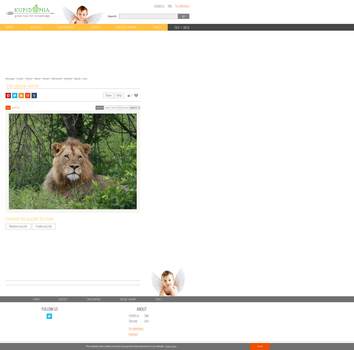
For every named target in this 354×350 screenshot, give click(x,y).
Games (10, 27)
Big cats (77, 78)
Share (108, 95)
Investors (133, 334)
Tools (157, 27)
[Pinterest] (8, 95)
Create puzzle (44, 226)
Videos (95, 27)
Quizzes (36, 27)
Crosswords (66, 27)
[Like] (128, 95)
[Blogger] (21, 95)
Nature (37, 78)
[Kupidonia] (55, 12)
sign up (186, 27)
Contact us (159, 6)
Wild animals (56, 78)
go (183, 16)
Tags (146, 315)
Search (112, 16)
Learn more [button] (170, 346)
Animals (46, 78)
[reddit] (27, 95)
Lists (146, 321)
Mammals (68, 78)
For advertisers (182, 6)
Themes (28, 78)
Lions (85, 78)
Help (170, 6)
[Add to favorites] (136, 95)
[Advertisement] (168, 78)
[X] (14, 95)
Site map (133, 321)
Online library (126, 27)
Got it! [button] (260, 346)
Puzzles (19, 78)
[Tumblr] (34, 95)
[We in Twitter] (49, 316)
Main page (10, 78)
